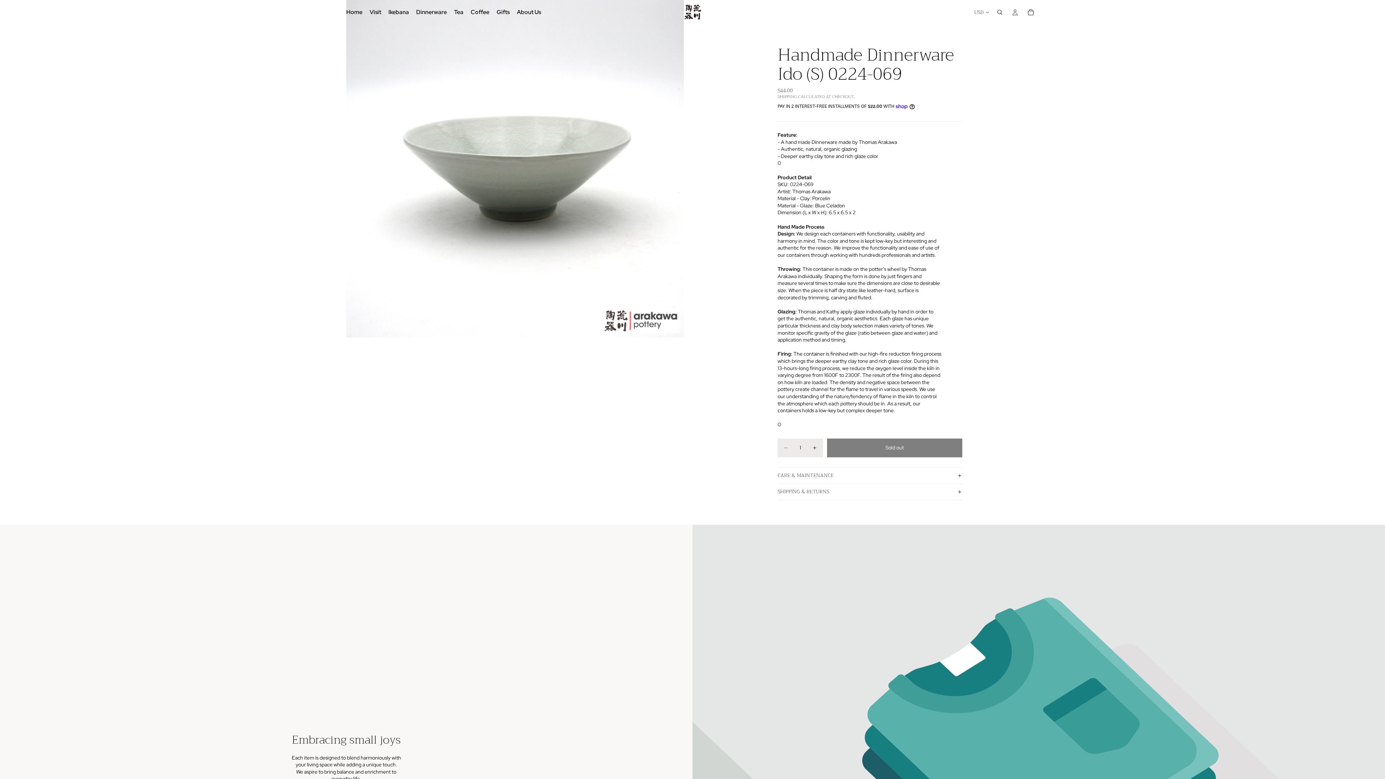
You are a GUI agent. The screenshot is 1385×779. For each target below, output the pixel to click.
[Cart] (1031, 12)
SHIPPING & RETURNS (803, 491)
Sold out (894, 447)
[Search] (1000, 12)
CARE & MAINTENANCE (806, 475)
